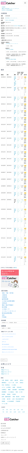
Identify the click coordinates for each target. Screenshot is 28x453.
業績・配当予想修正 (7, 305)
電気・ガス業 (19, 392)
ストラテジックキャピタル (8, 346)
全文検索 (3, 425)
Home (3, 7)
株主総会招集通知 (7, 313)
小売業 (3, 399)
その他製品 (11, 392)
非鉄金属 (19, 387)
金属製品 (4, 389)
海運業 (8, 394)
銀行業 (8, 399)
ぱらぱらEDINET (6, 428)
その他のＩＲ (6, 309)
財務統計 (3, 432)
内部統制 (4, 297)
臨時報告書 (5, 299)
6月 (22, 409)
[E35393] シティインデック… (12, 43)
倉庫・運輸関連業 (6, 396)
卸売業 (23, 396)
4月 (14, 409)
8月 (7, 412)
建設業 (16, 380)
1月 (3, 409)
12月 (23, 412)
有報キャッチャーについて (8, 437)
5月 (18, 409)
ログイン (4, 360)
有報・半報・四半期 (7, 293)
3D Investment (5, 344)
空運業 (14, 394)
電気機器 (14, 389)
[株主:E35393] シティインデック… (11, 8)
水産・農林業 (5, 380)
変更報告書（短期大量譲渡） (15, 81)
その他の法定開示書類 (8, 301)
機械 (9, 389)
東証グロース (5, 373)
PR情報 (4, 317)
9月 (11, 412)
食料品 (21, 380)
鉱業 (11, 380)
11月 (19, 412)
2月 (7, 409)
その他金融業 (10, 401)
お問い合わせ (5, 443)
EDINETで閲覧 (17, 25)
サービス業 (4, 403)
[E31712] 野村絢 (9, 49)
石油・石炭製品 (6, 385)
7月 (3, 412)
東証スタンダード (6, 371)
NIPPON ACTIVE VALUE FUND (9, 349)
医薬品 (21, 382)
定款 (3, 315)
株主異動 (4, 307)
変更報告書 (15, 89)
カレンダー (4, 435)
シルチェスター (5, 339)
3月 (11, 409)
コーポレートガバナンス (9, 311)
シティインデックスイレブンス (9, 334)
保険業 (3, 401)
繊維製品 (4, 382)
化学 (17, 382)
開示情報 (3, 423)
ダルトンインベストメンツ (8, 352)
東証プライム (5, 369)
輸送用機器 (21, 389)
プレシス (3, 439)
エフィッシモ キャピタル (7, 336)
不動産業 (18, 401)
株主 (15, 267)
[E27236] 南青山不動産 (11, 59)
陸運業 (3, 394)
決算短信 (4, 303)
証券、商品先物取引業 (18, 399)
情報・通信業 (16, 396)
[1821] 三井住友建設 (7, 10)
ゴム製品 (14, 385)
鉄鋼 (14, 387)
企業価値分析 (4, 430)
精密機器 (4, 392)
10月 (15, 412)
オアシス (4, 341)
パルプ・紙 (11, 382)
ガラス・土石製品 (6, 387)
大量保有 (4, 295)
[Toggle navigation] (25, 2)
